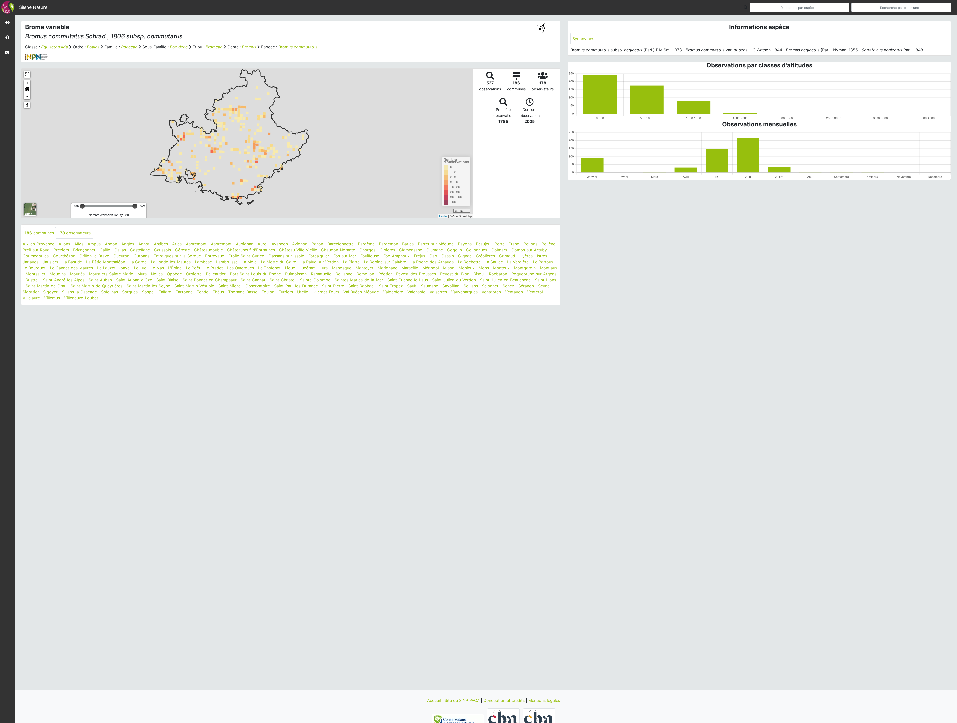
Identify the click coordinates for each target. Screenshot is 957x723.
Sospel (148, 291)
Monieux (467, 267)
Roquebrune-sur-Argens (533, 273)
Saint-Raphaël (361, 285)
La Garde (138, 261)
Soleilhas (109, 291)
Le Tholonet (269, 267)
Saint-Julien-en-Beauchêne (505, 279)
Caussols (162, 249)
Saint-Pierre (333, 285)
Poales (93, 46)
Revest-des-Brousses (416, 273)
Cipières (387, 249)
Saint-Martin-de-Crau (46, 285)
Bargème (366, 243)
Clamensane (410, 249)
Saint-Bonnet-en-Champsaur (210, 279)
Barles (408, 243)
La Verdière (518, 261)
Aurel (262, 243)
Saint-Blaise (167, 279)
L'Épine (175, 267)
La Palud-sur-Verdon (319, 261)
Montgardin (525, 267)
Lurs (324, 267)
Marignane (387, 267)
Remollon (365, 273)
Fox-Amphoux (396, 255)
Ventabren (491, 291)
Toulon (268, 291)
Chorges (367, 249)
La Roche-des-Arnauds (432, 261)
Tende (202, 291)
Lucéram (307, 267)
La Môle (249, 261)
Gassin (447, 255)
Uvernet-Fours (325, 291)
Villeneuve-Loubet (81, 297)
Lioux (290, 267)
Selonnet (490, 285)
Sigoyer (50, 291)
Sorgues (130, 291)
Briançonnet (84, 249)
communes (39, 232)
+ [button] (27, 83)
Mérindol (430, 267)
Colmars (499, 249)
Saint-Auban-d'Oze (134, 279)
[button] (27, 89)
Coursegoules (36, 255)
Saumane (429, 285)
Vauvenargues (464, 291)
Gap (433, 255)
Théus (218, 291)
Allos (78, 243)
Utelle (302, 291)
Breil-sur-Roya (36, 249)
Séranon (526, 285)
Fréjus (419, 255)
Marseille (409, 267)
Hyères (526, 255)
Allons (64, 243)
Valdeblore (393, 291)
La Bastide (72, 261)
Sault (412, 285)
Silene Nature (33, 7)
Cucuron (121, 255)
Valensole (416, 291)
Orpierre (194, 273)
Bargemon (388, 243)
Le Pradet (214, 267)
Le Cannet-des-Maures (71, 267)
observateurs (74, 232)
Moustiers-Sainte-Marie (111, 273)
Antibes (161, 243)
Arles (177, 243)
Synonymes (583, 38)
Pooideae (179, 46)
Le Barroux (543, 261)
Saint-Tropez (391, 285)
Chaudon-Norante (338, 249)
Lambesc (203, 261)
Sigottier (31, 291)
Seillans (471, 285)
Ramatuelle (321, 273)
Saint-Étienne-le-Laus (407, 279)
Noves (157, 273)
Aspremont (196, 243)
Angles (127, 243)
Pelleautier (216, 273)
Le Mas (157, 267)
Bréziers (61, 249)
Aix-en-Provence (38, 243)
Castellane (140, 249)
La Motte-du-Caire (278, 261)
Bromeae (214, 46)
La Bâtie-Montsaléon (105, 261)
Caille (105, 249)
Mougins (58, 273)
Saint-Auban (100, 279)
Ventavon (514, 291)
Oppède (174, 273)
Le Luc (140, 267)
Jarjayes (30, 261)
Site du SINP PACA (463, 700)
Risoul (479, 273)
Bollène (548, 243)
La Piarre (351, 261)
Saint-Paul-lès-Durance (296, 285)
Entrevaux (214, 255)
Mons (484, 267)
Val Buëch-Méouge (361, 291)
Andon (111, 243)
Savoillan (450, 285)
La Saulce (494, 261)
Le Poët (193, 267)
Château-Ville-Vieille (298, 249)
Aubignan (244, 243)
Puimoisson (296, 273)
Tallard (165, 291)
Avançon (280, 243)
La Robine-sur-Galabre (385, 261)
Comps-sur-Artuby (529, 249)
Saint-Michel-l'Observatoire (244, 285)
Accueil (434, 700)
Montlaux (548, 267)
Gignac (465, 255)
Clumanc (434, 249)
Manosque (341, 267)
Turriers (286, 291)
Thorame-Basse (242, 291)
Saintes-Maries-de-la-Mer (359, 279)
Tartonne (184, 291)
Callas (120, 249)
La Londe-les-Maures (171, 261)
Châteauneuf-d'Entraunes (251, 249)
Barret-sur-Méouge (436, 243)
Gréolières (485, 255)
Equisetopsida (54, 46)
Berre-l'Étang (507, 243)
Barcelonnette (340, 243)
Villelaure (31, 297)
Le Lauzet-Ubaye (113, 267)
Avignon (299, 243)
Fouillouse (369, 255)
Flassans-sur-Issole (286, 255)
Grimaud (507, 255)
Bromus (249, 46)
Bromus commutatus (297, 46)
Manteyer (364, 267)
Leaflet (443, 216)
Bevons (530, 243)
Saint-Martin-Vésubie (194, 285)
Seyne (544, 285)
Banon (317, 243)
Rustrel (32, 279)
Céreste (182, 249)
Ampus (94, 243)
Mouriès (77, 273)
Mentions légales (544, 700)
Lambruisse (227, 261)
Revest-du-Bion (454, 273)
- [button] (27, 96)
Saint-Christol (283, 279)
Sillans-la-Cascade (79, 291)
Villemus (52, 297)
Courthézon (64, 255)
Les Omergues (240, 267)
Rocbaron (498, 273)
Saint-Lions (545, 279)
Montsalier (35, 273)
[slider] (82, 206)
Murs (142, 273)
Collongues (476, 249)
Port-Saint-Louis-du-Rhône (255, 273)
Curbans (141, 255)
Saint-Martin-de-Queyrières (96, 285)
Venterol (535, 291)
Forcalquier (318, 255)
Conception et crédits (504, 700)
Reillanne (344, 273)
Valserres (438, 291)
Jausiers (50, 261)
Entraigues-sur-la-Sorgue (177, 255)
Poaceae (129, 46)
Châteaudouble (208, 249)
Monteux (501, 267)
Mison (448, 267)
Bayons (465, 243)
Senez (508, 285)
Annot (144, 243)
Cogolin (454, 249)
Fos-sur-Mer (344, 255)
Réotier (385, 273)
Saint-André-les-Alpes (63, 279)
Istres (542, 255)
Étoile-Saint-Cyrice (246, 255)
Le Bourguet (34, 267)
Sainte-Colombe (315, 279)
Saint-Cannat (253, 279)
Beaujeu (483, 243)
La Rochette (469, 261)
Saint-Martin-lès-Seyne (148, 285)
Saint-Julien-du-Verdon (454, 279)
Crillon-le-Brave (94, 255)
